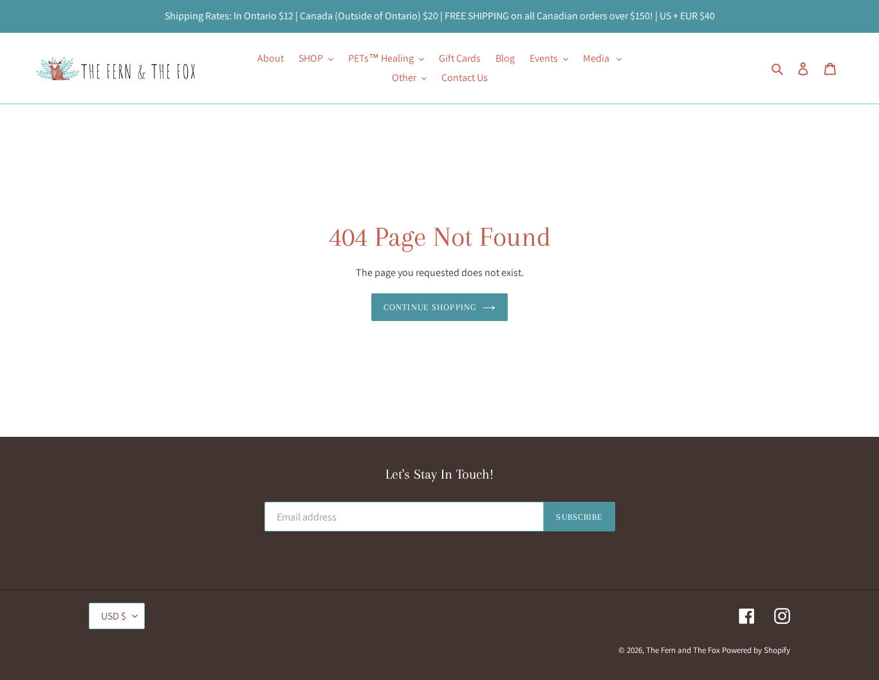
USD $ (113, 616)
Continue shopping (430, 307)
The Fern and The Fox (683, 650)
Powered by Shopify (756, 650)
